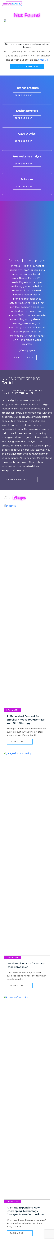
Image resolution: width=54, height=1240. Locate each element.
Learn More (16, 742)
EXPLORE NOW (23, 95)
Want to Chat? (23, 358)
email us (43, 60)
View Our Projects (16, 479)
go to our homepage (27, 67)
